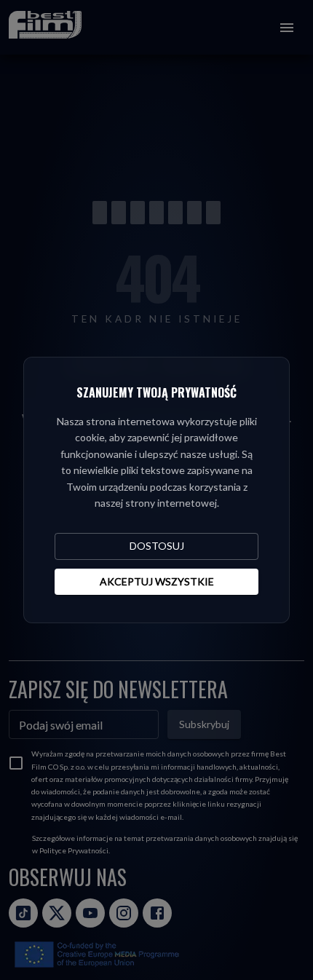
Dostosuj (157, 546)
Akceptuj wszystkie (157, 581)
